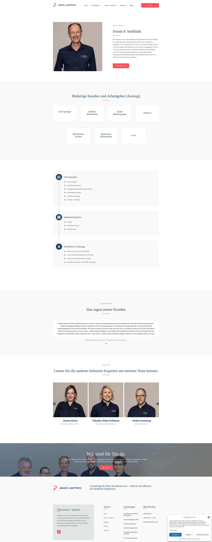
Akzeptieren (175, 534)
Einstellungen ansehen (202, 534)
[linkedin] (59, 526)
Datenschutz (189, 538)
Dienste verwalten (173, 530)
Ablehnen (188, 534)
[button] (209, 517)
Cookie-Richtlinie (182, 538)
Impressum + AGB (196, 538)
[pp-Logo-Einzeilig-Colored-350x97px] (64, 2)
